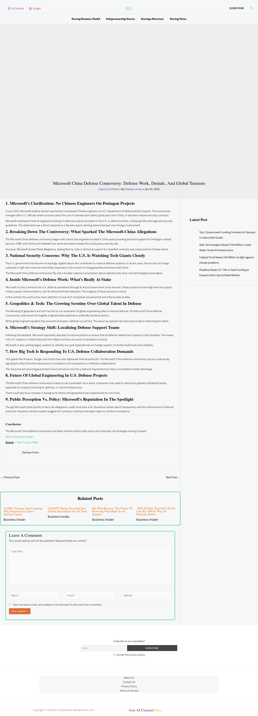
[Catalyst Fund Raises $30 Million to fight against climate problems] (192, 257)
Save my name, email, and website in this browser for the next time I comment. (57, 604)
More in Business (15, 436)
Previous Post (9, 477)
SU (129, 8)
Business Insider (14, 519)
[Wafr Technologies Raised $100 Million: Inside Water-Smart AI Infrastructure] (192, 244)
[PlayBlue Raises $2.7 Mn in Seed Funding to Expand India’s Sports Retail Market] (192, 269)
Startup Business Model (86, 19)
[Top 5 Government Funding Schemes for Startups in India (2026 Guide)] (192, 232)
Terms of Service (129, 691)
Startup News (178, 19)
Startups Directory (152, 19)
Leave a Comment (108, 189)
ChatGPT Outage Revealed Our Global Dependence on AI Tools (67, 509)
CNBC (35, 442)
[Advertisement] (129, 55)
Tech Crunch (24, 442)
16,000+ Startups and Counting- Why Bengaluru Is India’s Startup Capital (23, 511)
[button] (236, 8)
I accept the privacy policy (130, 654)
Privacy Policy (129, 686)
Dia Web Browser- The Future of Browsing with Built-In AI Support (112, 511)
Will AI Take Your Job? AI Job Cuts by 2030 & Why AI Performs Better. (155, 511)
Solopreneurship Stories (120, 19)
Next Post (173, 477)
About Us (129, 678)
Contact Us (129, 682)
